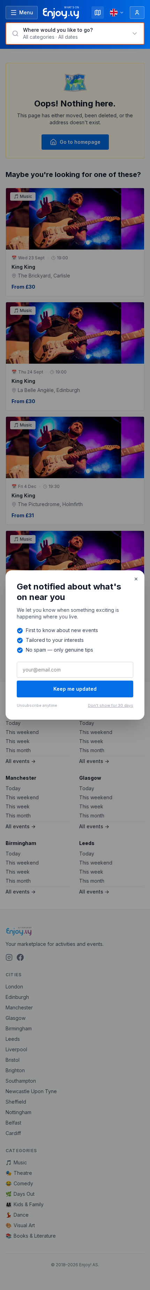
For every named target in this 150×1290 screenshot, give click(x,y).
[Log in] (137, 12)
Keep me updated (75, 689)
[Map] (97, 12)
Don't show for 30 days (110, 705)
